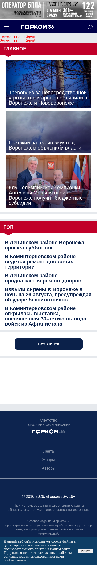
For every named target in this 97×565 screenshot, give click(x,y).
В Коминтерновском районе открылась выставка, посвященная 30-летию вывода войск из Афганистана (45, 316)
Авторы (48, 468)
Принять (85, 551)
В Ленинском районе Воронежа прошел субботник (44, 245)
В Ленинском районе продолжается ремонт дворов (43, 278)
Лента (48, 451)
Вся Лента (48, 344)
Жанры (48, 460)
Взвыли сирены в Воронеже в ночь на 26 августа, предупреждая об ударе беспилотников (48, 294)
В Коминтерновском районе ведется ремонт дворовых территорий (40, 261)
